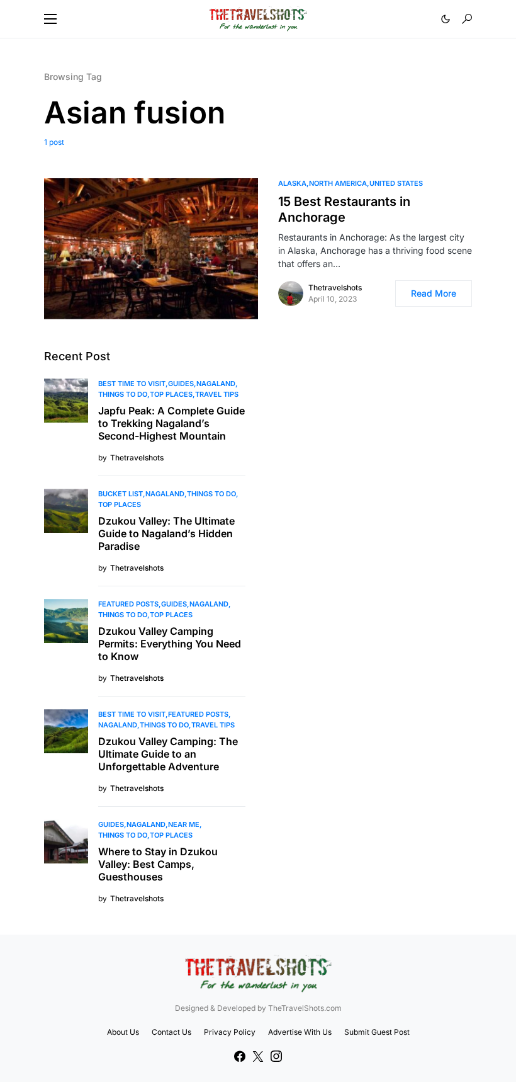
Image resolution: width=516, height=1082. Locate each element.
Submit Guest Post (377, 1032)
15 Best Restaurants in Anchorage (344, 209)
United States (396, 183)
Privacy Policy (229, 1032)
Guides (181, 383)
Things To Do (122, 394)
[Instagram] (276, 1056)
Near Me (183, 824)
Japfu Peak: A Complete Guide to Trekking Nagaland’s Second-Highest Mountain (171, 423)
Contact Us (171, 1032)
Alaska (292, 183)
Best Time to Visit (131, 383)
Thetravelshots (335, 287)
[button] (50, 19)
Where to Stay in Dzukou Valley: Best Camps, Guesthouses (158, 864)
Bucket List (120, 493)
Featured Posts (128, 604)
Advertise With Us (300, 1032)
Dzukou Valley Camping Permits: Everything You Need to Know (169, 644)
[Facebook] (239, 1056)
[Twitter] (258, 1056)
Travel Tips (216, 394)
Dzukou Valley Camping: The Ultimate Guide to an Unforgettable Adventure (168, 754)
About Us (123, 1032)
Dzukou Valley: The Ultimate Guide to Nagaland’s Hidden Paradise (166, 533)
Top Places (171, 394)
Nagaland (215, 383)
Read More (433, 293)
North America (338, 183)
